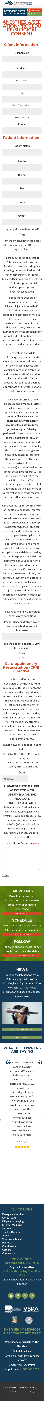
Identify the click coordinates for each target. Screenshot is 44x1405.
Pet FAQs (7, 1243)
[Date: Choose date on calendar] (31, 778)
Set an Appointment (22, 934)
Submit (5, 875)
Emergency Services (13, 1214)
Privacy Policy (29, 1392)
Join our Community (22, 955)
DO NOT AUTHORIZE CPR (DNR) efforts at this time (23, 764)
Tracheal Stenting (12, 1232)
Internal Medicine (12, 1225)
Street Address (22, 80)
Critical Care (9, 1218)
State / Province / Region (22, 105)
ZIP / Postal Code (22, 117)
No (23, 657)
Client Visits (9, 1246)
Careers (6, 1250)
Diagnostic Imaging (13, 1221)
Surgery (6, 1229)
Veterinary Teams (12, 1239)
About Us (7, 1236)
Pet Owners (22, 1037)
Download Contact (22, 913)
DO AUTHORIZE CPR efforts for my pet (23, 756)
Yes (23, 234)
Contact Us (8, 1253)
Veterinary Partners (22, 1029)
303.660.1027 (31, 1369)
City (22, 93)
